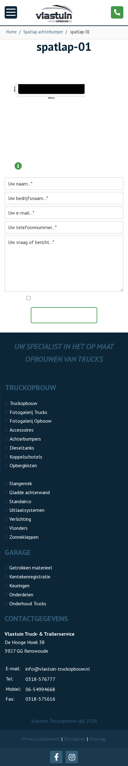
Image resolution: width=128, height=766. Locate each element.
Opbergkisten (23, 465)
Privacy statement (41, 739)
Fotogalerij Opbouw (31, 421)
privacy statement (91, 298)
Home (11, 31)
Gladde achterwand (29, 492)
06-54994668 (40, 689)
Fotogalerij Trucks (28, 412)
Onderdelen (21, 594)
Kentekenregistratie (29, 576)
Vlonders (18, 528)
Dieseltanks (22, 448)
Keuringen (19, 585)
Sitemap (97, 739)
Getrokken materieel (30, 567)
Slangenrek (20, 483)
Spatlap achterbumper (43, 31)
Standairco (20, 501)
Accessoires (22, 430)
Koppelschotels (26, 457)
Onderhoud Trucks (27, 603)
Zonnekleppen (24, 537)
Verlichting (20, 519)
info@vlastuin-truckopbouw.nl (57, 669)
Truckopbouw (23, 403)
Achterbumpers (25, 439)
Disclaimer (74, 739)
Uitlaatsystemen (26, 510)
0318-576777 (40, 679)
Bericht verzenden (67, 315)
